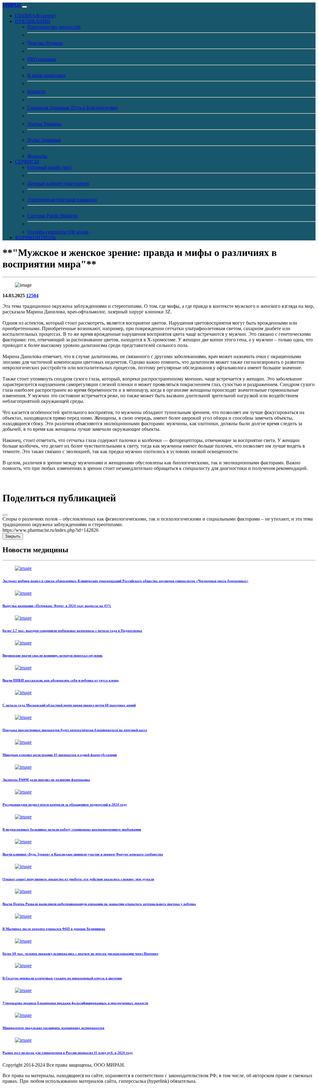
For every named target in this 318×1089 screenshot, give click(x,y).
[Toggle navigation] (24, 7)
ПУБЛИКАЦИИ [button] (32, 21)
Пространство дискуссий (54, 27)
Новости (36, 91)
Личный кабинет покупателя (58, 183)
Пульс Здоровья (44, 140)
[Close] (4, 515)
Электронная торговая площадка (62, 199)
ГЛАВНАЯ (35, 15)
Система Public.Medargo (52, 215)
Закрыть (12, 536)
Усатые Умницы (44, 123)
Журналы (37, 156)
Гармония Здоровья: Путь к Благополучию (72, 107)
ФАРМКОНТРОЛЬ (35, 237)
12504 (32, 295)
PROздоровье (41, 59)
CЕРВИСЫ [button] (27, 161)
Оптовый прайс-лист (49, 167)
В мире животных (46, 75)
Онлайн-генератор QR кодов (58, 232)
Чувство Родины (45, 43)
